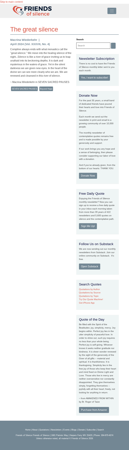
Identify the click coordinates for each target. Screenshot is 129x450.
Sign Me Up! (88, 226)
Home (28, 430)
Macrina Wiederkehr (23, 39)
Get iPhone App (87, 303)
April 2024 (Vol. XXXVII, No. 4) (30, 44)
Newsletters (56, 430)
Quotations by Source (90, 292)
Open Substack (89, 266)
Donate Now (88, 175)
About (34, 430)
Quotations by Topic (89, 296)
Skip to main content (11, 1)
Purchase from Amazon (94, 410)
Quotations (44, 430)
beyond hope (46, 89)
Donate (81, 430)
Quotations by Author (89, 289)
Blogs (74, 430)
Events (66, 430)
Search (80, 39)
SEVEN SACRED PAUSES (24, 89)
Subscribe (91, 430)
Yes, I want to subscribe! (94, 77)
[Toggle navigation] (111, 11)
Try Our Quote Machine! (91, 299)
